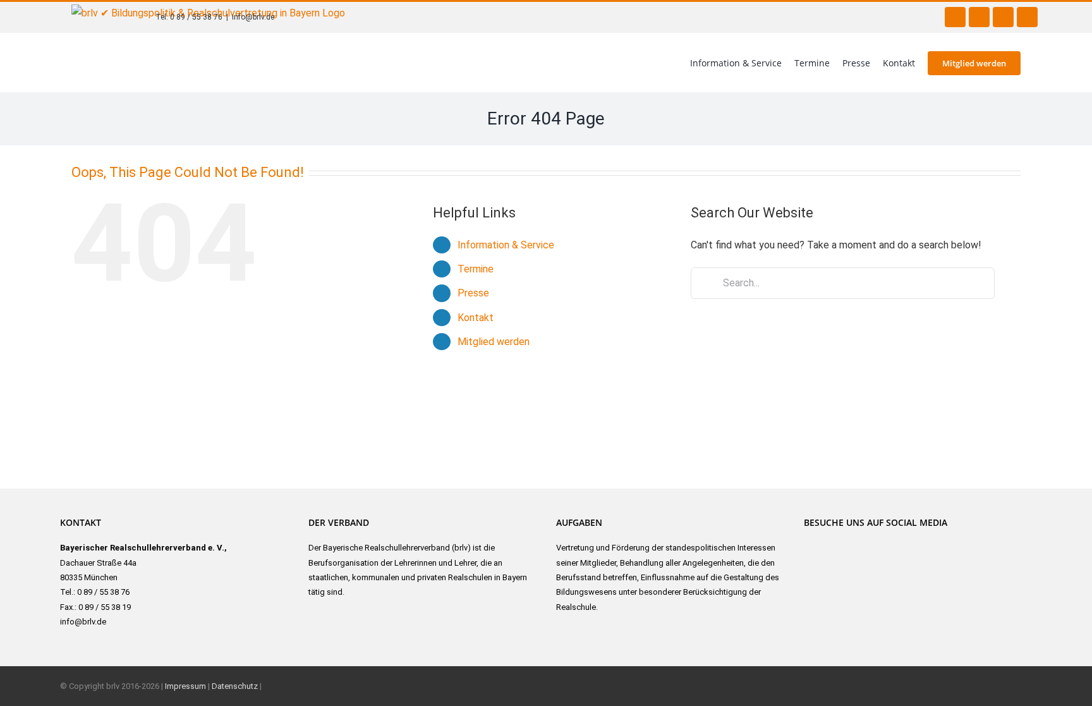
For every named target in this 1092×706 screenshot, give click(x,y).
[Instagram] (831, 543)
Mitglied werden (494, 342)
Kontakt (476, 318)
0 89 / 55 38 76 (196, 17)
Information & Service (506, 245)
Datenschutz (235, 686)
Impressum (185, 686)
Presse (473, 293)
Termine (476, 269)
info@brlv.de (253, 17)
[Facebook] (810, 543)
